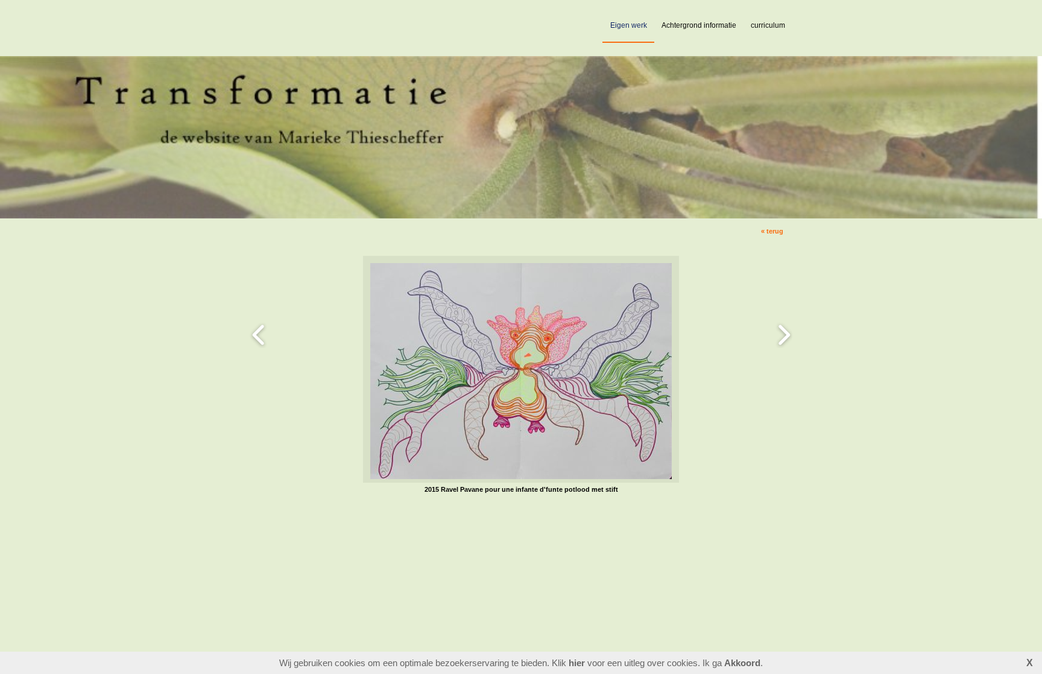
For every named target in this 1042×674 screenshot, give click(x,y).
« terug (772, 231)
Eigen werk (628, 25)
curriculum (768, 25)
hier (577, 663)
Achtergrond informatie (699, 25)
